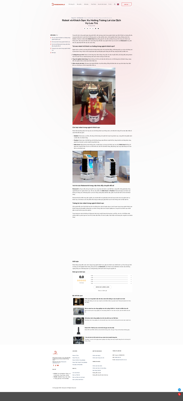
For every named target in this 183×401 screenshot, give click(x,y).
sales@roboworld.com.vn (121, 359)
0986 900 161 (118, 357)
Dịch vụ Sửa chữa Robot (78, 379)
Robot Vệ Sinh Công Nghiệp (79, 360)
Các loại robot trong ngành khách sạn (61, 41)
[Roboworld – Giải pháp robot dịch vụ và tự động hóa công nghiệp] (58, 4)
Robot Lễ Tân (76, 355)
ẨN (56, 35)
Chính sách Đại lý (96, 355)
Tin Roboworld (80, 17)
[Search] (114, 4)
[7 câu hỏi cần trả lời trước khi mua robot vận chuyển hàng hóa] (78, 340)
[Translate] (118, 4)
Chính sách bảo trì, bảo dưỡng (99, 368)
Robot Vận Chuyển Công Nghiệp (80, 362)
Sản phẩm (79, 4)
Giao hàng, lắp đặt (97, 370)
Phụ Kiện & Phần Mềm (78, 364)
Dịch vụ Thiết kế (76, 375)
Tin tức (109, 4)
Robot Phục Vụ (76, 357)
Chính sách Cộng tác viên (98, 357)
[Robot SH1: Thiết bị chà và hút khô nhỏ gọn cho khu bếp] (78, 330)
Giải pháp (86, 4)
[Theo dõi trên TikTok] (55, 365)
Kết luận (54, 52)
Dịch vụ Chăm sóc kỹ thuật (79, 377)
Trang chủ (73, 17)
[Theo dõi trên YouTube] (58, 365)
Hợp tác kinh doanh (102, 4)
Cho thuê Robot (76, 372)
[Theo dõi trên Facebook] (53, 365)
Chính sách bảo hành (97, 365)
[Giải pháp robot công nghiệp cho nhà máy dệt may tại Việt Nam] (78, 321)
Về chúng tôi (71, 4)
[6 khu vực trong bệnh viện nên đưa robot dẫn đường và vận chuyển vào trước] (78, 301)
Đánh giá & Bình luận (102, 287)
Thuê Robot (93, 4)
